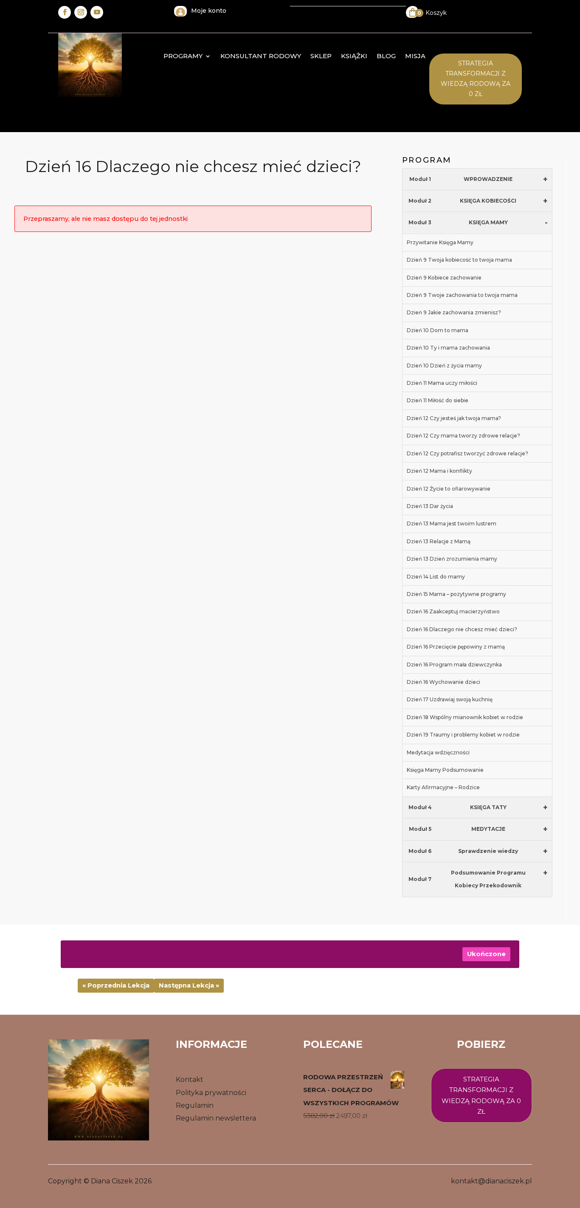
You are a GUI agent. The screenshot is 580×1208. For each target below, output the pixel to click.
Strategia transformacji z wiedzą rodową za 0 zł (475, 78)
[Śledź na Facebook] (64, 12)
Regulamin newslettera (216, 1118)
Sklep (321, 56)
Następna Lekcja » (189, 985)
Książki (354, 56)
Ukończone (486, 954)
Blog (386, 56)
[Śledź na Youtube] (96, 12)
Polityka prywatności (211, 1093)
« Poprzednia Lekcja (115, 985)
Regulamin (195, 1105)
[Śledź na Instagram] (80, 12)
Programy (183, 56)
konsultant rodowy (260, 56)
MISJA (415, 56)
